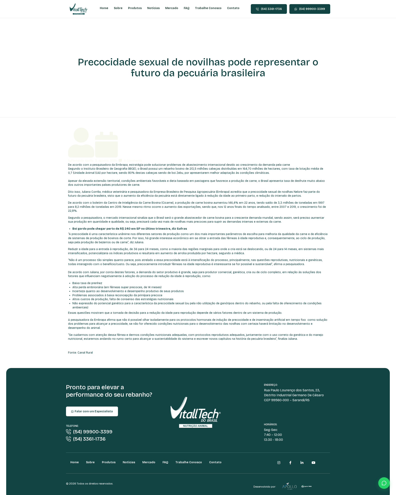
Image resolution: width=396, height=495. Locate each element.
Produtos (135, 8)
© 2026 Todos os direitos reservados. (89, 483)
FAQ (187, 8)
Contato (233, 8)
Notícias (153, 8)
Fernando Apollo (82, 160)
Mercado (171, 8)
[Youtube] (313, 462)
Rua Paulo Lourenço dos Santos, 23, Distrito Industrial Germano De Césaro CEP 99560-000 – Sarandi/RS (294, 395)
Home (104, 8)
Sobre (118, 8)
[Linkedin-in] (302, 462)
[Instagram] (279, 462)
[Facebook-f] (290, 462)
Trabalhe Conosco (208, 8)
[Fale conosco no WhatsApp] (384, 483)
